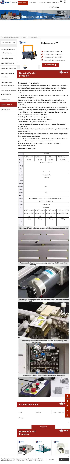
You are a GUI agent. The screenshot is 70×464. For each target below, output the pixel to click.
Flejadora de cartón (20, 37)
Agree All (63, 459)
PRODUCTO (10, 37)
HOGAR (4, 37)
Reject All (51, 459)
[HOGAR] (5, 2)
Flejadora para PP (33, 37)
